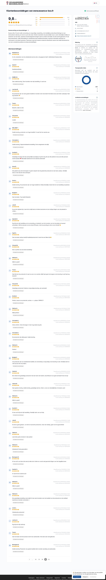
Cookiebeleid (93, 576)
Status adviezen (40, 577)
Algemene (57, 577)
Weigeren (85, 576)
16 (42, 559)
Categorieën (49, 577)
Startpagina (31, 577)
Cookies (64, 577)
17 (45, 559)
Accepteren (77, 576)
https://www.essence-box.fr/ (84, 36)
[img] (28, 30)
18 (48, 559)
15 (39, 559)
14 (35, 559)
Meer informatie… (87, 110)
